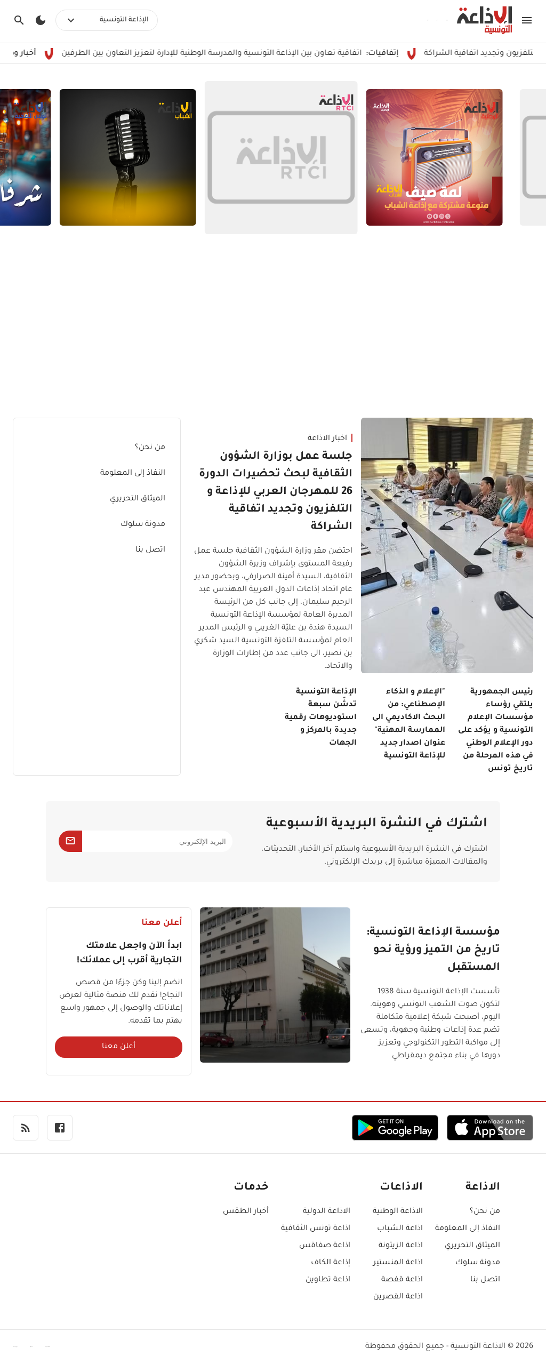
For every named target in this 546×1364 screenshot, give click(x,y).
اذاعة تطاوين (328, 1280)
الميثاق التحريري (137, 499)
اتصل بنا (150, 550)
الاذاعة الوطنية (398, 1212)
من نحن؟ (150, 448)
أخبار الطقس (246, 1212)
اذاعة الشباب (400, 1229)
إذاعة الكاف (330, 1263)
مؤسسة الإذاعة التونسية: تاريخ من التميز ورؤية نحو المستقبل (433, 950)
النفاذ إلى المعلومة (132, 473)
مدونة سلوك (143, 525)
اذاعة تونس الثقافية (315, 1229)
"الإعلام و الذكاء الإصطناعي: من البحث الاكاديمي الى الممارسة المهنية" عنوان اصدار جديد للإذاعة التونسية (408, 724)
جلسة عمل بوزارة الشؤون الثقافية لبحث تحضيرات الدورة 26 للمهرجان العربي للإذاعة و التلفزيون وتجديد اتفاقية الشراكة (275, 492)
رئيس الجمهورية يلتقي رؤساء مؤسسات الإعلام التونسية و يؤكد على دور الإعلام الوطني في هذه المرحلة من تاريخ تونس (495, 730)
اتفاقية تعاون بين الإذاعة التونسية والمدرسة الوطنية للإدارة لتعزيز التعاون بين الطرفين (248, 54)
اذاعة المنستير (398, 1263)
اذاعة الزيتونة (401, 1246)
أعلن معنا (118, 1047)
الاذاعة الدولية (326, 1212)
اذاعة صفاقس (324, 1246)
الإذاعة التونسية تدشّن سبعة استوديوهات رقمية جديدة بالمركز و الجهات (321, 718)
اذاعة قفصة (402, 1280)
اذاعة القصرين (398, 1297)
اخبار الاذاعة (327, 439)
